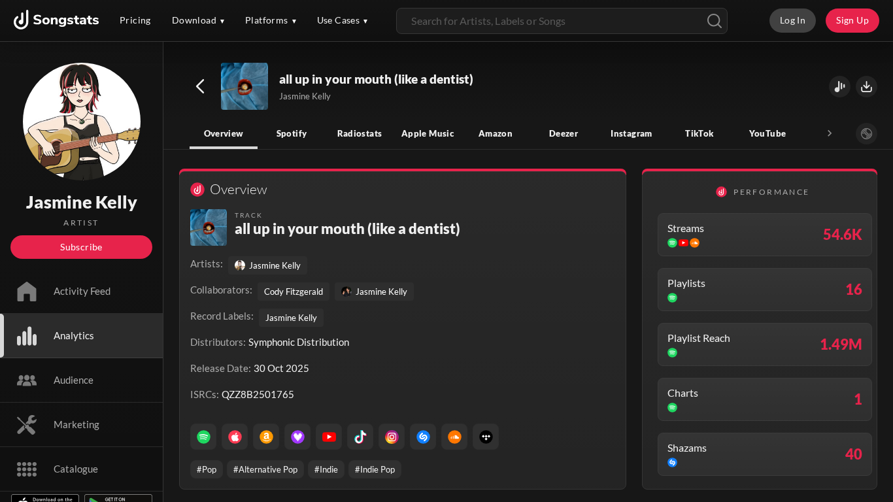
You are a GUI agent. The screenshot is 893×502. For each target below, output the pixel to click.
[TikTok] (360, 437)
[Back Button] (200, 86)
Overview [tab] (224, 133)
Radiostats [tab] (359, 133)
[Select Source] (866, 133)
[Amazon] (266, 437)
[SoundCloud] (454, 437)
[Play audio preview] (245, 87)
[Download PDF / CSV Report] (866, 86)
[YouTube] (329, 437)
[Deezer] (297, 437)
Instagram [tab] (631, 133)
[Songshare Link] (840, 86)
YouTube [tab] (767, 133)
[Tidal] (486, 437)
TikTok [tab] (699, 133)
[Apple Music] (235, 437)
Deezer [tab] (563, 133)
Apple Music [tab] (427, 133)
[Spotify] (203, 437)
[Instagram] (392, 437)
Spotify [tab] (292, 133)
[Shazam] (423, 437)
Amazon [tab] (496, 133)
